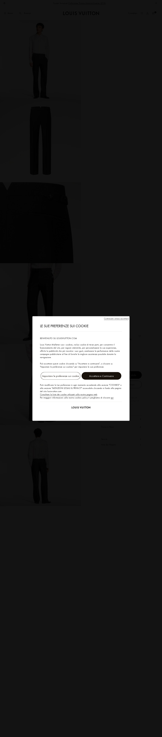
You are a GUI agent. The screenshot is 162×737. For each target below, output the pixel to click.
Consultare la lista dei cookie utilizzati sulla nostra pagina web (68, 394)
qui (112, 397)
